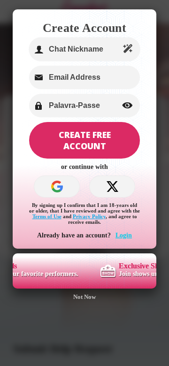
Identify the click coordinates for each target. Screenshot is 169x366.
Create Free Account (85, 140)
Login (123, 235)
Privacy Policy (89, 216)
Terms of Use (46, 216)
